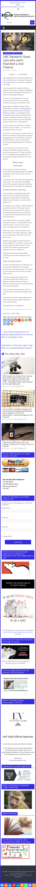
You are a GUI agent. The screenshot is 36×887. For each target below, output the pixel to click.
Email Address (6, 508)
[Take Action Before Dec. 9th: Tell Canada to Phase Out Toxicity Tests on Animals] (18, 424)
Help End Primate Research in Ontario (13, 7)
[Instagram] (30, 320)
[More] (12, 323)
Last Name (5, 527)
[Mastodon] (8, 323)
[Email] (4, 320)
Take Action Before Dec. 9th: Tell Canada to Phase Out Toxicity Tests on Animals (17, 444)
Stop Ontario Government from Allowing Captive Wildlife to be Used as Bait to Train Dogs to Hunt (17, 334)
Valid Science (18, 53)
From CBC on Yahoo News (11, 313)
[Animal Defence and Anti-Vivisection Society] (18, 13)
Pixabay (24, 74)
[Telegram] (4, 323)
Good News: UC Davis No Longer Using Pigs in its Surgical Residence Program (18, 346)
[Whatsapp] (26, 320)
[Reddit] (15, 320)
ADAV (15, 70)
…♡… (16, 74)
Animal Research (8, 53)
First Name (5, 517)
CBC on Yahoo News (9, 80)
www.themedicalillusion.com (18, 760)
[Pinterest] (19, 320)
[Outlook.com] (8, 320)
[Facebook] (12, 320)
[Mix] (22, 320)
